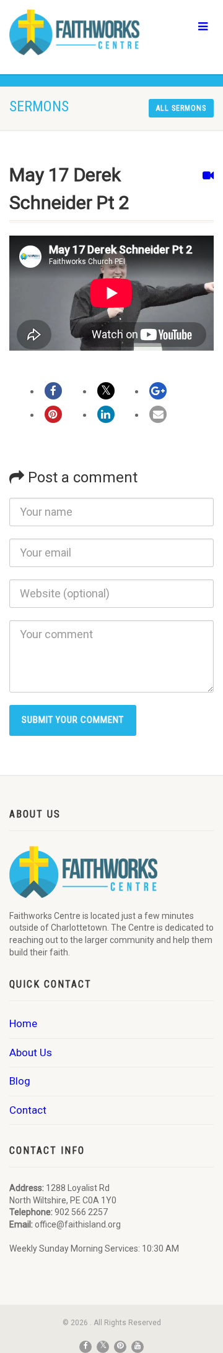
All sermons (181, 108)
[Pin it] (53, 414)
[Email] (158, 414)
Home (23, 1023)
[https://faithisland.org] (74, 32)
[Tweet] (106, 390)
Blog (19, 1081)
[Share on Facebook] (53, 390)
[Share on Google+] (158, 390)
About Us (30, 1052)
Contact (27, 1110)
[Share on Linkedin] (106, 414)
